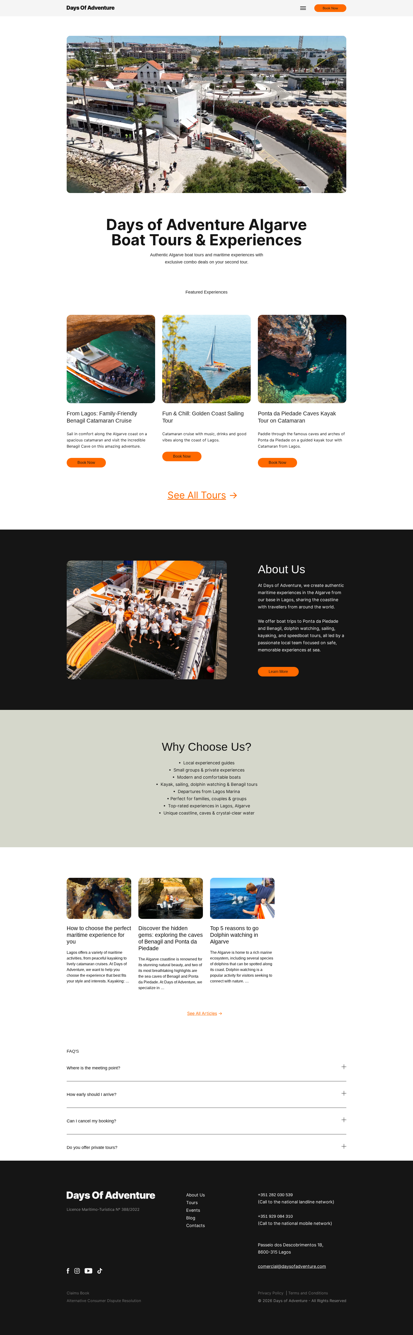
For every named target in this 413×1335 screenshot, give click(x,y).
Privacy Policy (270, 1293)
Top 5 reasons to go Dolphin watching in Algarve (234, 935)
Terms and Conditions (308, 1293)
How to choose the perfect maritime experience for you (99, 935)
